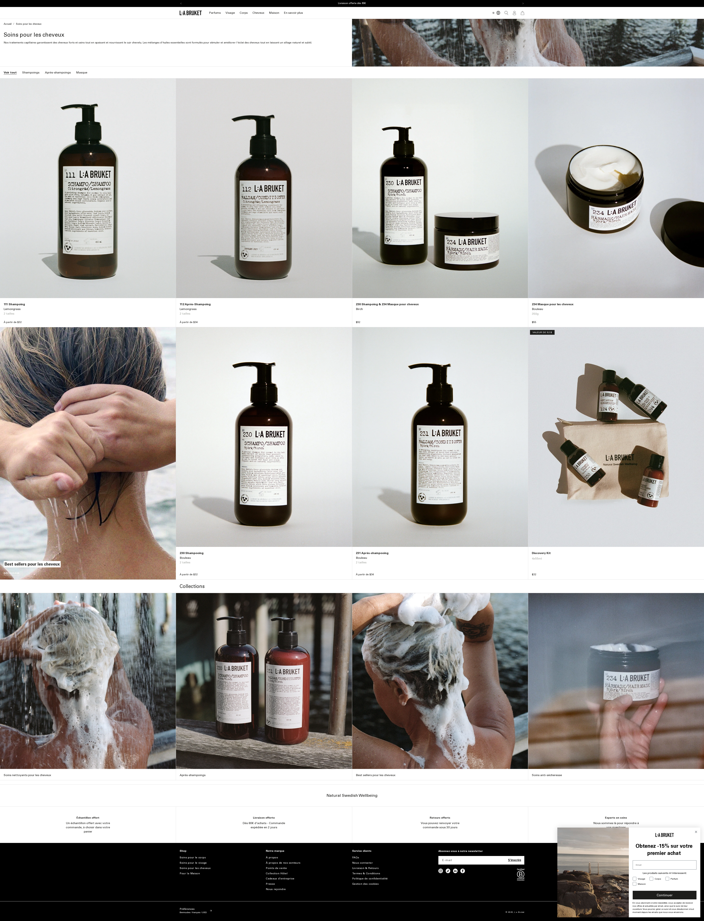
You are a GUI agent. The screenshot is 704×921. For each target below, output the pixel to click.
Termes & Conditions (366, 873)
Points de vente (276, 868)
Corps (244, 12)
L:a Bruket (519, 912)
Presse (270, 883)
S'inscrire (514, 860)
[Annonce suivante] (523, 3)
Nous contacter (362, 862)
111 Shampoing (14, 304)
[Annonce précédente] (181, 3)
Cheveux (258, 12)
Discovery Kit (541, 553)
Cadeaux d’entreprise (280, 878)
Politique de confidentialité (370, 878)
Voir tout (10, 72)
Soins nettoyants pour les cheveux (27, 775)
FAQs (355, 857)
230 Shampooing (191, 553)
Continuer (665, 895)
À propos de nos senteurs (283, 862)
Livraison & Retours (365, 868)
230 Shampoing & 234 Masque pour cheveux (387, 304)
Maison (274, 12)
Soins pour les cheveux (195, 868)
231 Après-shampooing (372, 553)
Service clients (361, 851)
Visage (230, 12)
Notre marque (275, 851)
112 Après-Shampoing (195, 304)
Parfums (215, 12)
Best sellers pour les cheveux (375, 775)
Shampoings (30, 72)
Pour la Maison (190, 873)
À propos (272, 857)
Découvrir (11, 573)
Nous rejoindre (276, 889)
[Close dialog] (696, 832)
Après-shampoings (58, 72)
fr (493, 13)
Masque (81, 72)
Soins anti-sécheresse (547, 775)
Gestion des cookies (365, 883)
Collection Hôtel (276, 873)
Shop (183, 851)
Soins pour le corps (193, 857)
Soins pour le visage (193, 862)
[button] (215, 13)
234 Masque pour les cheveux (552, 304)
